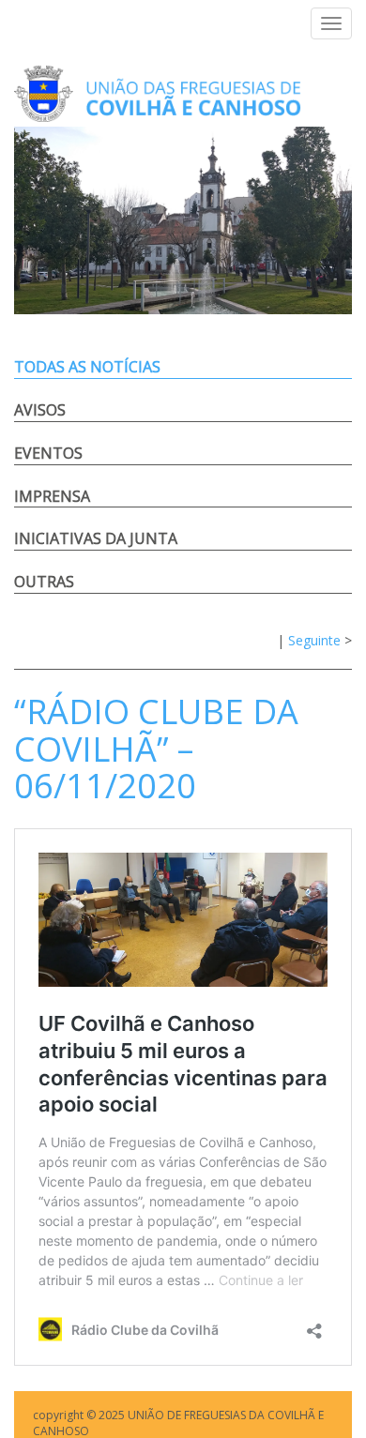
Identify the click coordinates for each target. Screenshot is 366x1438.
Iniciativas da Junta (95, 538)
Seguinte (314, 640)
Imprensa (52, 496)
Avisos (40, 410)
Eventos (48, 453)
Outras (44, 581)
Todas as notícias (87, 366)
